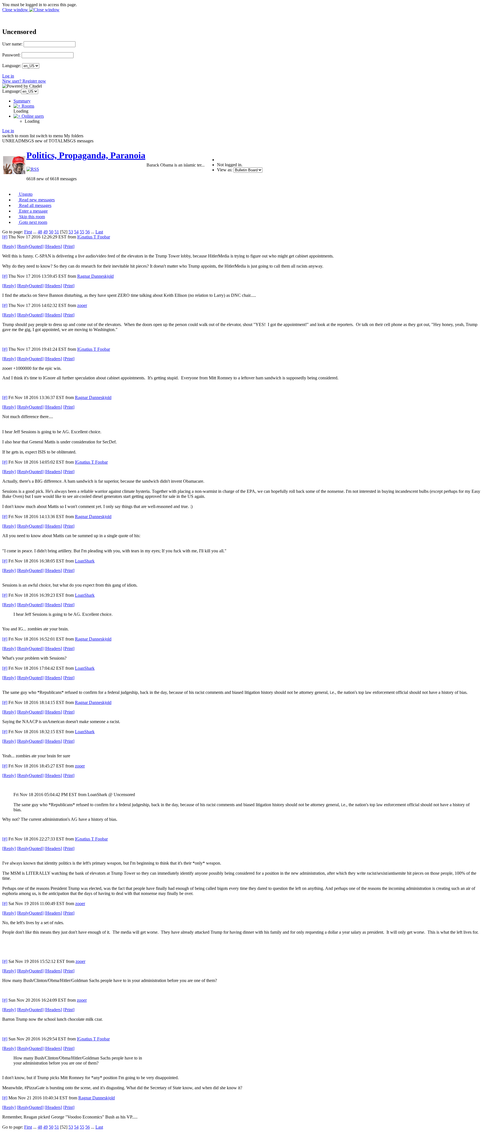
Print (68, 246)
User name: (12, 44)
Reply (9, 246)
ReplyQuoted (30, 246)
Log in (8, 76)
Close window (15, 9)
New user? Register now (24, 81)
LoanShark (85, 561)
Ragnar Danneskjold (95, 276)
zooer (82, 305)
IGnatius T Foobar (93, 236)
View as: (224, 169)
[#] (4, 236)
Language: (11, 65)
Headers (53, 246)
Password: (11, 55)
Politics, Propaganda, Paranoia (85, 155)
